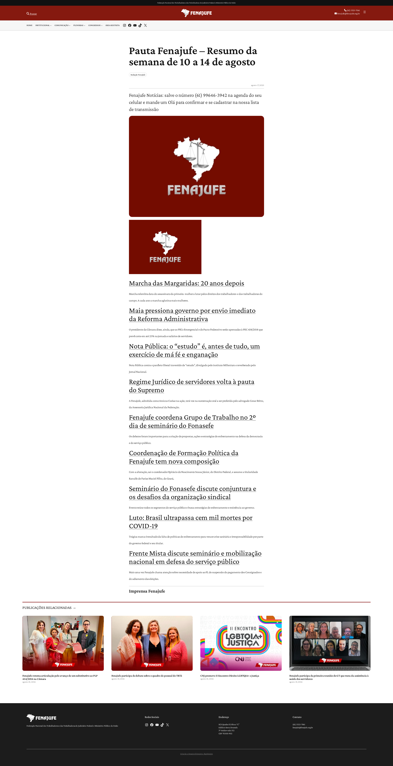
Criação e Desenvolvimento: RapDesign (196, 753)
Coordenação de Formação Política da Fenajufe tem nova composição (183, 457)
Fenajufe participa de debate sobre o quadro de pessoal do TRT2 (146, 675)
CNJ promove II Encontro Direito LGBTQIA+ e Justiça (229, 675)
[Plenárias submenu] (84, 25)
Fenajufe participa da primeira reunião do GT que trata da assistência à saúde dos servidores (329, 677)
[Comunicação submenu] (69, 25)
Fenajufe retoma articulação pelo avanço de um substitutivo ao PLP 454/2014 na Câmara (60, 677)
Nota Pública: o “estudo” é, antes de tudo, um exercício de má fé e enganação (194, 350)
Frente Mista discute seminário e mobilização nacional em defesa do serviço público (195, 557)
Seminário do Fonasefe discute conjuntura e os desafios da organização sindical (192, 492)
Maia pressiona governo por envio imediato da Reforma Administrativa (192, 314)
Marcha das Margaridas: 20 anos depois (186, 283)
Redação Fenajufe (138, 74)
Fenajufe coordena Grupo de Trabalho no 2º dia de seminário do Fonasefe (192, 421)
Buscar (33, 13)
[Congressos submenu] (101, 25)
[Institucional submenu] (50, 25)
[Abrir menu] (364, 12)
